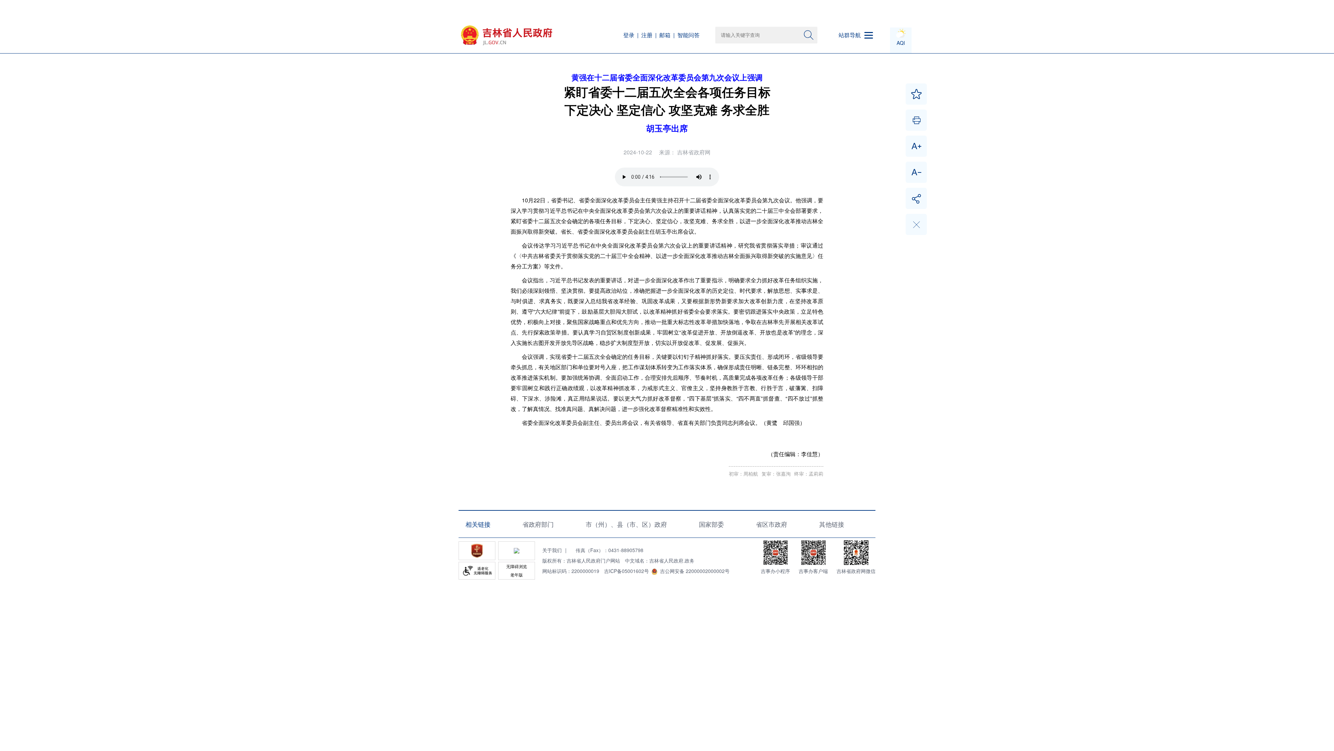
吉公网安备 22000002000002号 (695, 570)
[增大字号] (916, 146)
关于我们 (552, 550)
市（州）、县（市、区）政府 (626, 523)
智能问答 (688, 35)
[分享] (916, 198)
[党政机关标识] (477, 551)
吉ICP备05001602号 (626, 570)
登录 (628, 35)
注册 (646, 35)
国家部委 (711, 523)
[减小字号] (916, 172)
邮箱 (664, 35)
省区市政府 (771, 523)
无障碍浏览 (516, 566)
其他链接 (831, 523)
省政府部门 (538, 523)
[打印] (916, 120)
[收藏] (916, 94)
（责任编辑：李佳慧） (795, 454)
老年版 (516, 575)
